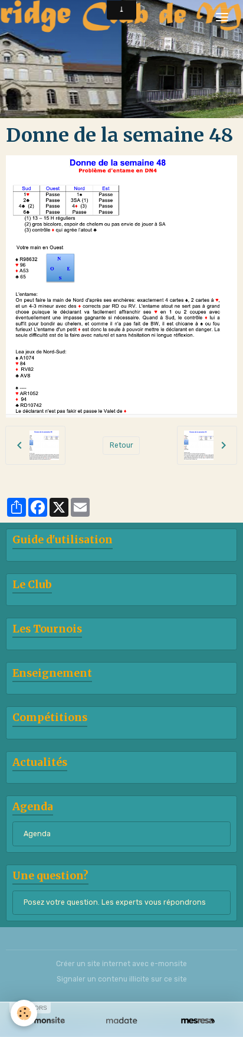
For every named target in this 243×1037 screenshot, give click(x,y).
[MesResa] (198, 1021)
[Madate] (121, 1021)
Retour (121, 445)
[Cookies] (24, 1013)
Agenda (37, 834)
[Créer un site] (45, 1021)
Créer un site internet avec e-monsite (121, 964)
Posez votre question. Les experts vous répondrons (115, 902)
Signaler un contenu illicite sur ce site (122, 979)
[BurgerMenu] (222, 17)
